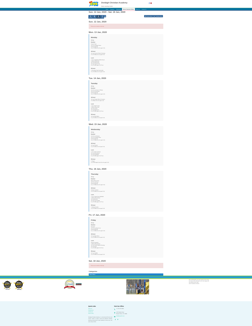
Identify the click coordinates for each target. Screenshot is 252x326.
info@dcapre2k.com (120, 315)
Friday (93, 220)
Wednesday (95, 129)
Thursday (94, 174)
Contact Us (90, 311)
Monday (94, 37)
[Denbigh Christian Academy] (94, 4)
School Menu (92, 274)
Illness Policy (91, 313)
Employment (91, 310)
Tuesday (94, 83)
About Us (90, 308)
